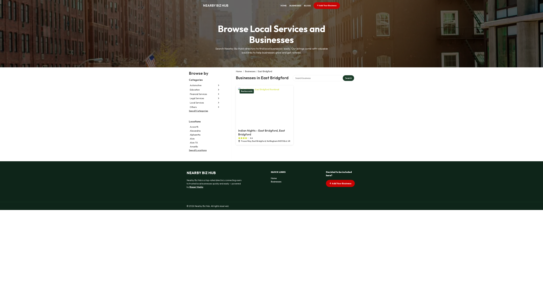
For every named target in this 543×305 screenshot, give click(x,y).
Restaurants (246, 91)
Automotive (196, 85)
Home (284, 5)
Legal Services (197, 98)
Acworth (194, 126)
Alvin (192, 138)
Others (193, 107)
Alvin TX (194, 142)
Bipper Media (196, 187)
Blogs (307, 5)
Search (348, 78)
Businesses (295, 5)
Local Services (197, 102)
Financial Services (198, 94)
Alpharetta (195, 134)
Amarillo (194, 146)
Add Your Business (328, 5)
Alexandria (195, 130)
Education (195, 89)
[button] (218, 85)
